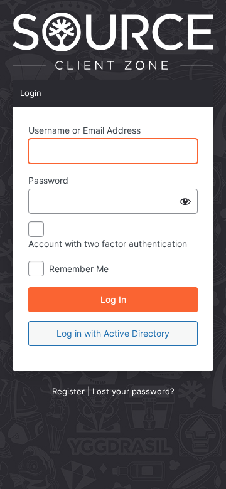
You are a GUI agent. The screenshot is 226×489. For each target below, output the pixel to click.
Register (68, 391)
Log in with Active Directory (113, 333)
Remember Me (79, 268)
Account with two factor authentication (107, 243)
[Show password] (185, 201)
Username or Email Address (84, 130)
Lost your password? (133, 391)
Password (48, 180)
